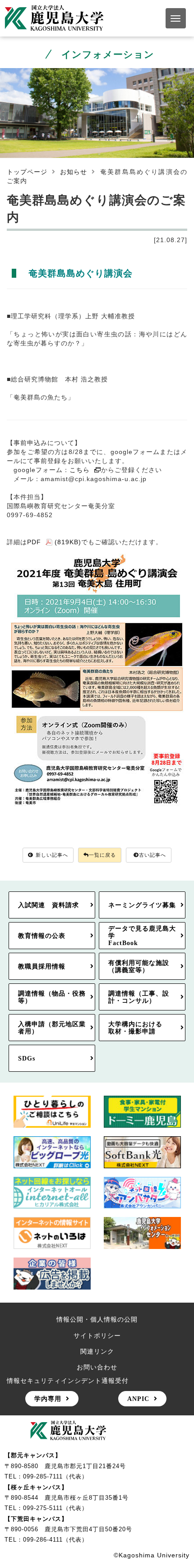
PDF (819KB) (54, 542)
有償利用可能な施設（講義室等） (138, 966)
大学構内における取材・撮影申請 (135, 1027)
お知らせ (73, 171)
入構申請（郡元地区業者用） (52, 1027)
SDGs (26, 1058)
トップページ (27, 171)
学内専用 (47, 1399)
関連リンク (97, 1351)
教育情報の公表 (41, 935)
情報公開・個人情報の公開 (97, 1319)
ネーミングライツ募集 (142, 905)
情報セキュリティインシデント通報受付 (68, 1380)
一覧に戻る (102, 855)
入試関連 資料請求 (48, 905)
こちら (79, 469)
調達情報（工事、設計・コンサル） (138, 997)
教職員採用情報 (41, 966)
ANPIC (138, 1399)
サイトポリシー (97, 1335)
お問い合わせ (97, 1367)
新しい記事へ (52, 855)
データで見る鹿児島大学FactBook (142, 935)
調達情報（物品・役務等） (52, 997)
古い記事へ (152, 855)
